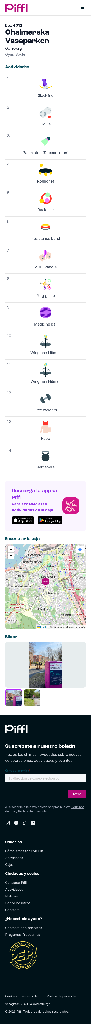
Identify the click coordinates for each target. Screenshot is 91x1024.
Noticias (11, 896)
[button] (45, 586)
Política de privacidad (33, 811)
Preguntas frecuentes (22, 934)
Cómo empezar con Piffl (24, 851)
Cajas (9, 865)
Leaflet (44, 627)
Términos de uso (32, 996)
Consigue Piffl (16, 882)
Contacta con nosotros (23, 928)
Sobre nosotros (17, 903)
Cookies (11, 996)
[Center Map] (80, 549)
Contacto (12, 910)
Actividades (14, 858)
